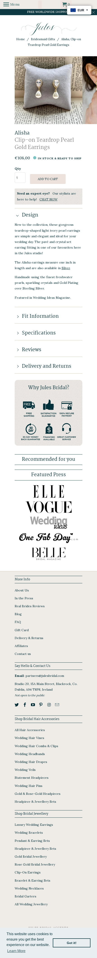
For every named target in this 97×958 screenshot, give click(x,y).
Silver (66, 268)
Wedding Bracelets (29, 833)
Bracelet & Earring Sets (32, 880)
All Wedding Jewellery (31, 904)
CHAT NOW (48, 199)
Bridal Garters (25, 896)
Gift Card (22, 630)
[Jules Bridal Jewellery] (49, 28)
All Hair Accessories (30, 730)
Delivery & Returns (29, 638)
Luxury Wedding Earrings (34, 825)
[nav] (11, 4)
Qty (18, 169)
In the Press (24, 598)
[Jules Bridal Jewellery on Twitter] (17, 704)
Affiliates (21, 646)
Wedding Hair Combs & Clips (36, 746)
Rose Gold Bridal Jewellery (35, 864)
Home (20, 39)
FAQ (18, 622)
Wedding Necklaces (29, 888)
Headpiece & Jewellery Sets (35, 802)
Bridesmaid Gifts (43, 39)
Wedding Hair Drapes (31, 762)
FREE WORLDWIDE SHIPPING (48, 11)
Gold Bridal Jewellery (31, 856)
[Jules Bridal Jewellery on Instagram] (49, 704)
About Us (22, 590)
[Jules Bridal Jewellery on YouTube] (33, 704)
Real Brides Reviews (30, 606)
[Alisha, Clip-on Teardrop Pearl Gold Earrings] (48, 90)
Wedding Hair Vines (29, 738)
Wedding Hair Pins (28, 786)
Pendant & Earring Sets (32, 841)
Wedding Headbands (30, 754)
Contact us (23, 654)
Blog (18, 614)
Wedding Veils (25, 770)
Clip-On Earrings (28, 872)
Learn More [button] (16, 951)
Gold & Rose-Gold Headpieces (37, 794)
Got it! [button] (71, 943)
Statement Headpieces (31, 778)
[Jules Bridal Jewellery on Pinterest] (41, 704)
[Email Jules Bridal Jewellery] (57, 704)
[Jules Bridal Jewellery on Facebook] (25, 704)
